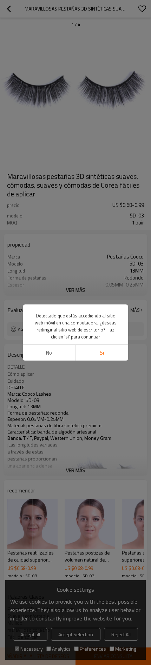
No (49, 353)
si (102, 353)
